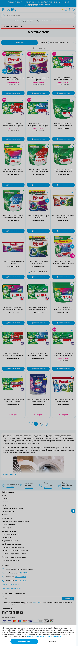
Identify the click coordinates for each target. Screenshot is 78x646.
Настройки (52, 641)
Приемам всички (24, 641)
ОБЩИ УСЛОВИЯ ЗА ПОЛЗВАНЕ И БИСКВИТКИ (44, 636)
